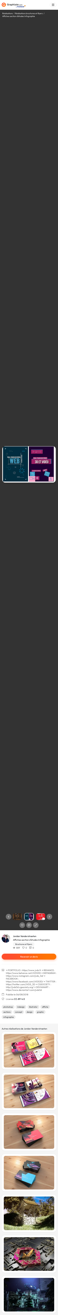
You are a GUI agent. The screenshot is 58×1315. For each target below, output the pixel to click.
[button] (8, 916)
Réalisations (7, 13)
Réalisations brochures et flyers (29, 13)
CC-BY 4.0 (19, 999)
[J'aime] (22, 925)
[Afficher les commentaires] (29, 925)
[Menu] (53, 5)
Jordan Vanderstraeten (24, 936)
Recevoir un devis (29, 956)
